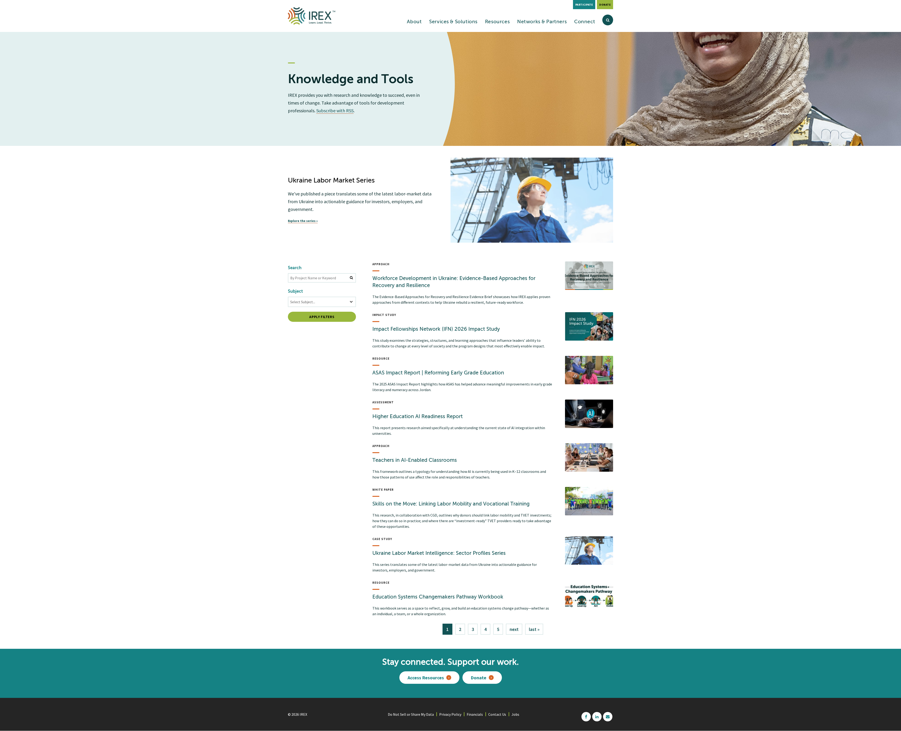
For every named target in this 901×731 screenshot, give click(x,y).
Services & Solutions (453, 21)
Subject (295, 291)
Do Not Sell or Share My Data (411, 714)
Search (295, 268)
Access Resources (426, 677)
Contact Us (497, 714)
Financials (475, 714)
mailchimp (607, 716)
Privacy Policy (450, 714)
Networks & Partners (542, 21)
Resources (497, 21)
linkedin (597, 716)
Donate (605, 4)
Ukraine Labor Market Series (331, 180)
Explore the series (302, 221)
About (414, 21)
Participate (584, 4)
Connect (584, 21)
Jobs (515, 714)
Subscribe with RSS (335, 110)
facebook (586, 716)
